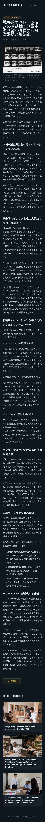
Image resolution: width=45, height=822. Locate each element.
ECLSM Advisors (12, 5)
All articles (36, 5)
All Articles (13, 681)
